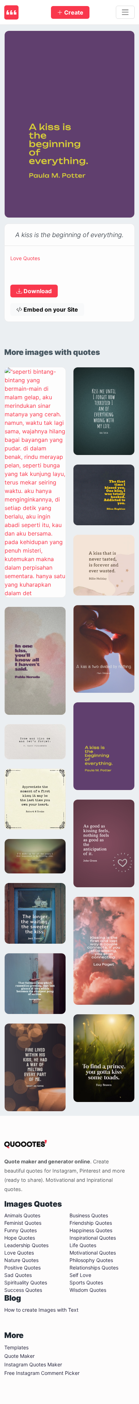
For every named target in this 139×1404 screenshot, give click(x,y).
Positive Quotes (22, 1268)
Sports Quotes (86, 1282)
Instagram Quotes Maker (33, 1364)
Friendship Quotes (91, 1223)
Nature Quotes (21, 1260)
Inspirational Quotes (93, 1238)
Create (73, 12)
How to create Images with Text (41, 1310)
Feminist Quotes (22, 1223)
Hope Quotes (19, 1238)
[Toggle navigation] (125, 12)
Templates (16, 1347)
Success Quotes (23, 1290)
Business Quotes (89, 1215)
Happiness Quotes (91, 1230)
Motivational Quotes (93, 1253)
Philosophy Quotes (91, 1260)
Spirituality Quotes (25, 1282)
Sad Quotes (18, 1275)
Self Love (80, 1275)
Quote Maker (19, 1356)
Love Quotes (25, 258)
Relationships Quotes (94, 1268)
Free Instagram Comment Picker (41, 1373)
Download (37, 291)
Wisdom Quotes (88, 1290)
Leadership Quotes (26, 1245)
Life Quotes (83, 1245)
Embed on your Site (50, 309)
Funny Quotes (20, 1230)
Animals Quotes (22, 1215)
